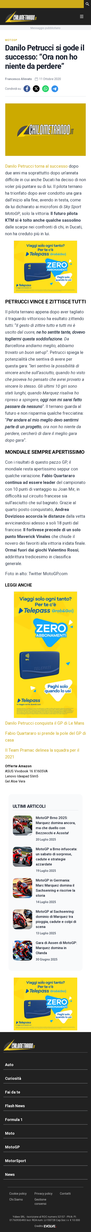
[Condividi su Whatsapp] (45, 88)
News (10, 1174)
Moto (10, 1133)
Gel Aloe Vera (15, 781)
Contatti (65, 1193)
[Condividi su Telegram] (54, 88)
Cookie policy (18, 1193)
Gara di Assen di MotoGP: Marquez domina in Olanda (56, 948)
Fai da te (12, 1092)
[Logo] (21, 16)
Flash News (15, 1106)
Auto (9, 1064)
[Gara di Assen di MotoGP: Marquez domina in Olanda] (22, 951)
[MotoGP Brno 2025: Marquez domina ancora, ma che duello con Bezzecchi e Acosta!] (22, 828)
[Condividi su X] (36, 88)
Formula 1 (14, 1119)
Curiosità (13, 1078)
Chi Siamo (16, 1199)
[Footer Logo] (45, 1046)
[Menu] (81, 16)
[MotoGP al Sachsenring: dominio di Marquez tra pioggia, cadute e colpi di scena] (22, 922)
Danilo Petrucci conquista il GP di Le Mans (44, 723)
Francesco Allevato (18, 79)
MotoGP (11, 40)
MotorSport (15, 1161)
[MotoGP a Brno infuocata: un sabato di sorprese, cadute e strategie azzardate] (22, 860)
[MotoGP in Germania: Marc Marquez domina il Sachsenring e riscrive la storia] (22, 891)
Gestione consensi (40, 1201)
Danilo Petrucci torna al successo (36, 166)
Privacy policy (43, 1193)
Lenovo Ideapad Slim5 (21, 776)
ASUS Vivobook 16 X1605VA (26, 771)
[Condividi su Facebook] (26, 88)
